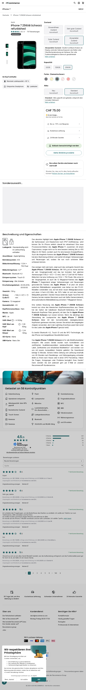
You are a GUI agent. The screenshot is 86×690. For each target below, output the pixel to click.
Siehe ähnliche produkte (63, 153)
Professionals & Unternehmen (68, 625)
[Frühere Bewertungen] (25, 573)
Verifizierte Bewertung (76, 471)
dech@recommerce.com (38, 616)
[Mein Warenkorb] (83, 3)
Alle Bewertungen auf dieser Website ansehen (20, 452)
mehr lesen (67, 518)
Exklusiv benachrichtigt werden (65, 145)
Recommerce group (9, 627)
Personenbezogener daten (73, 671)
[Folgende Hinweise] (60, 573)
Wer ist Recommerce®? (11, 619)
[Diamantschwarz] (57, 79)
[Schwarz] (46, 79)
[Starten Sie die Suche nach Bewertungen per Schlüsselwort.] (82, 466)
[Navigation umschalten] (3, 3)
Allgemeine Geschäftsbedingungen (49, 671)
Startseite (6, 15)
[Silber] (74, 79)
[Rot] (68, 79)
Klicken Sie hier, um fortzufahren (63, 173)
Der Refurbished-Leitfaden (12, 616)
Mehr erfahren (50, 57)
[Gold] (52, 79)
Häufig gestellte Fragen (66, 619)
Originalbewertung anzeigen (11, 484)
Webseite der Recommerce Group (54, 675)
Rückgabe (61, 622)
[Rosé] (63, 79)
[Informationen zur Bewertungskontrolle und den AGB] (30, 447)
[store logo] (13, 3)
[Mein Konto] (79, 3)
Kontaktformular (63, 616)
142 (56, 573)
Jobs (4, 630)
